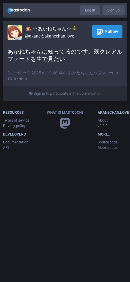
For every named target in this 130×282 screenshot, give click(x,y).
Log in (90, 10)
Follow (111, 31)
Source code (108, 142)
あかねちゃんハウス (87, 72)
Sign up (113, 10)
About (103, 120)
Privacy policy (14, 126)
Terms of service (16, 120)
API (6, 148)
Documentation (15, 142)
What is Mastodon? (65, 112)
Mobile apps (108, 148)
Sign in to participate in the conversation (67, 93)
